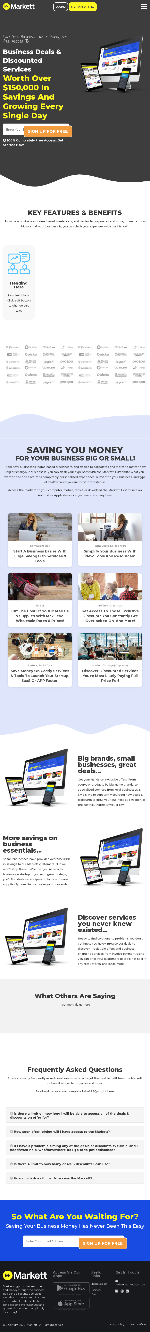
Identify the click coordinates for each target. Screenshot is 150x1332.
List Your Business (95, 1288)
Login (60, 6)
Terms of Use (139, 1324)
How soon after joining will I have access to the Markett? (62, 1132)
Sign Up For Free (82, 6)
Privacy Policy (115, 1324)
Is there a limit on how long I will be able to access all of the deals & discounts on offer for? (69, 1115)
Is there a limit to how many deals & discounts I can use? (62, 1164)
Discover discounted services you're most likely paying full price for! (110, 676)
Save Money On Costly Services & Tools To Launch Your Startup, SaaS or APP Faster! (40, 676)
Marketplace (98, 1283)
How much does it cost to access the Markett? (53, 1178)
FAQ (93, 1293)
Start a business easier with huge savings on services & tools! (40, 556)
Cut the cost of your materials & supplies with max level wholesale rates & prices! (40, 616)
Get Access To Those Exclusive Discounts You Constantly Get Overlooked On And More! (110, 616)
